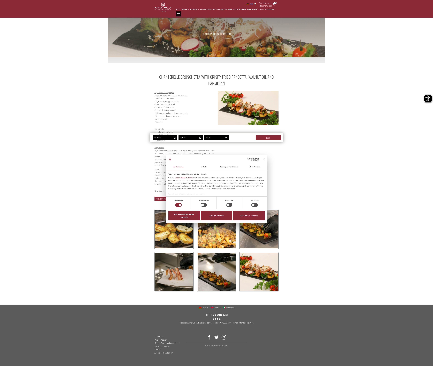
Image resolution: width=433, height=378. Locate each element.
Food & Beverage (239, 9)
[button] (273, 4)
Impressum (159, 336)
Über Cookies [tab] (254, 167)
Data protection (160, 340)
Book (268, 138)
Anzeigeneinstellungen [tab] (229, 167)
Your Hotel (194, 9)
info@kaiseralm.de (246, 323)
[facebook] (209, 338)
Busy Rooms (223, 345)
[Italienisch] (255, 3)
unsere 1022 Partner (183, 178)
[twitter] (216, 338)
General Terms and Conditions (166, 343)
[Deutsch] (247, 3)
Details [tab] (204, 167)
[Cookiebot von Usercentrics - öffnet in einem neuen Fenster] (249, 159)
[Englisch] (251, 3)
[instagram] (224, 338)
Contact (157, 349)
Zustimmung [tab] (178, 167)
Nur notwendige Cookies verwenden (184, 215)
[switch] (204, 205)
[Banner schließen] (264, 159)
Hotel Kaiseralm (182, 9)
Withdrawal (270, 9)
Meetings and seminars (222, 9)
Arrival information (161, 346)
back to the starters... (165, 199)
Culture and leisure (255, 9)
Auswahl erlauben (216, 216)
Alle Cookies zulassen (249, 216)
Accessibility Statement (163, 353)
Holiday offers (206, 9)
